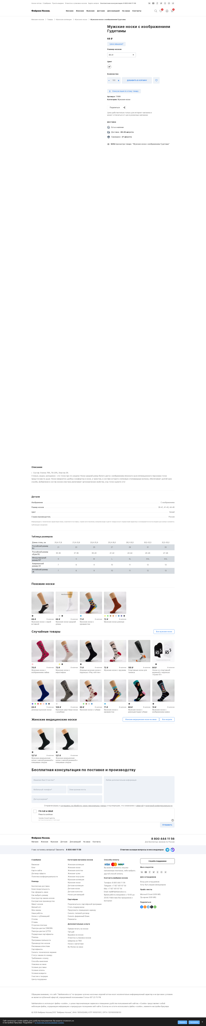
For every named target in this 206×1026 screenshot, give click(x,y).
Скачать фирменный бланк (78, 916)
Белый (172, 512)
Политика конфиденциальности (44, 877)
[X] (151, 906)
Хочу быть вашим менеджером (153, 885)
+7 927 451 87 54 (119, 886)
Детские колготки (75, 892)
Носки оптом (36, 3)
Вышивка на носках (76, 935)
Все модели (167, 719)
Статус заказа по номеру (41, 955)
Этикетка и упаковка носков (76, 3)
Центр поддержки (39, 979)
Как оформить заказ (39, 892)
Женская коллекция (76, 865)
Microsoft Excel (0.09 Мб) (150, 894)
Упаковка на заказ (38, 964)
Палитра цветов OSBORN (41, 928)
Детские (101, 11)
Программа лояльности (41, 940)
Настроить (194, 1022)
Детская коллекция (75, 886)
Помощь (34, 937)
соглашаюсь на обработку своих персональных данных (83, 806)
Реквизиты (72, 919)
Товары (50, 19)
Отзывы (34, 922)
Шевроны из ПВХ (75, 941)
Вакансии (35, 865)
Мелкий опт (36, 907)
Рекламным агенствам (40, 946)
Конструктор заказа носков (42, 898)
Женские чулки (74, 873)
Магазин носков (37, 19)
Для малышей (113, 11)
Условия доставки (38, 967)
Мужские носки (81, 19)
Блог (33, 867)
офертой (139, 806)
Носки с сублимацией (40, 916)
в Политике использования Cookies (49, 1023)
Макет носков (37, 904)
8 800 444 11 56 (129, 3)
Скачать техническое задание (43, 952)
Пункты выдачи (58, 3)
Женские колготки (75, 870)
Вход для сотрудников (149, 882)
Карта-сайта (36, 870)
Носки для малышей (76, 895)
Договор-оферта (38, 873)
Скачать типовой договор (78, 913)
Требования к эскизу (40, 958)
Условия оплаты (38, 970)
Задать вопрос (93, 3)
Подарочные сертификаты (42, 934)
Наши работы (37, 913)
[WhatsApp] (155, 906)
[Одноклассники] (145, 906)
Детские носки (74, 888)
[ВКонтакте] (141, 906)
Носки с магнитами (76, 944)
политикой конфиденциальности (158, 806)
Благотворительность (40, 889)
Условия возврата (38, 973)
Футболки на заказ (75, 947)
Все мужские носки (164, 632)
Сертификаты (37, 949)
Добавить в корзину (137, 80)
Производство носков (40, 943)
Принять (182, 1022)
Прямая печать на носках (78, 929)
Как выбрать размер (39, 895)
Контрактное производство (43, 901)
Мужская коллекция (64, 19)
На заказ (126, 11)
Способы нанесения (39, 961)
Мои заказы (36, 910)
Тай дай (71, 932)
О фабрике (47, 3)
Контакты (136, 11)
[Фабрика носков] (40, 11)
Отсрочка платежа (39, 925)
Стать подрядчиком (76, 907)
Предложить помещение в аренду (82, 910)
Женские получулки (76, 877)
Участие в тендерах (39, 976)
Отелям (34, 919)
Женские (80, 11)
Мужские (90, 11)
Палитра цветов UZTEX (41, 931)
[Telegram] (148, 906)
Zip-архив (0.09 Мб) (148, 897)
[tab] (103, 476)
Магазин (69, 11)
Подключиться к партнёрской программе (85, 904)
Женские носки (74, 867)
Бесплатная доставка (40, 886)
